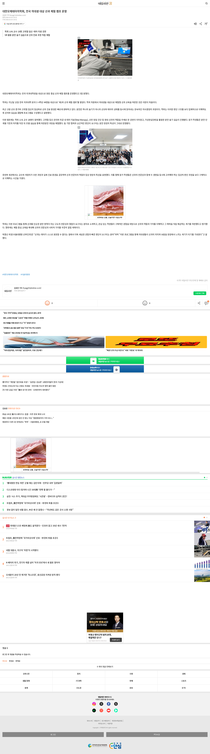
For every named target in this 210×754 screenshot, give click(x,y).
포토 (131, 688)
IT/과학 (79, 680)
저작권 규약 (101, 724)
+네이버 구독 (199, 293)
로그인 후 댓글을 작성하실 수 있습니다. (16, 654)
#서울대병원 (25, 274)
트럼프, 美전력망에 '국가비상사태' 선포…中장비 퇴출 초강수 (32, 537)
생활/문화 (26, 680)
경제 (183, 673)
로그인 (53, 734)
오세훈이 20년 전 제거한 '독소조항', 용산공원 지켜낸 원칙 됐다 (33, 574)
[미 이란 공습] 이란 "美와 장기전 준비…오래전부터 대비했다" (26, 389)
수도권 (78, 688)
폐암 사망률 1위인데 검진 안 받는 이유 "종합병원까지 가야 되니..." (28, 418)
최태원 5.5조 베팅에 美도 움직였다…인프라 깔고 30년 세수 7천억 (37, 525)
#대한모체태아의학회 (10, 274)
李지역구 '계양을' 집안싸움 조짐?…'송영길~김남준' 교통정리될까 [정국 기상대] (32, 382)
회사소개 (89, 721)
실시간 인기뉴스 (8, 517)
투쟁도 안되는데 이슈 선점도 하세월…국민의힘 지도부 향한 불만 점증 (29, 386)
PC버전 (157, 734)
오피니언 (26, 673)
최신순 (4, 661)
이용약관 (110, 724)
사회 (131, 673)
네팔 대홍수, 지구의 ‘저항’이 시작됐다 (22, 550)
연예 (131, 680)
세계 (26, 688)
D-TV (184, 688)
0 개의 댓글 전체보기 (105, 666)
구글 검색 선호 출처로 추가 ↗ (15, 24)
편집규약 (97, 721)
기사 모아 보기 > (20, 290)
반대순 (18, 661)
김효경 (10, 408)
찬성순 (11, 661)
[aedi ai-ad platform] (91, 40)
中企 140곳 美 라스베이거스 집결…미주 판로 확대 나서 (23, 414)
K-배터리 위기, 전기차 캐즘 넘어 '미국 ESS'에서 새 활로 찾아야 (33, 562)
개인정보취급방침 (117, 721)
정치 (78, 673)
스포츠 (183, 680)
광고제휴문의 (105, 721)
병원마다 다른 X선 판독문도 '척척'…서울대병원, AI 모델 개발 (25, 422)
